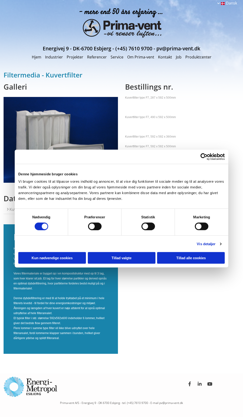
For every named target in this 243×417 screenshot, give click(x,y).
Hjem (36, 57)
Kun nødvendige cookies (52, 258)
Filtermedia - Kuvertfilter (43, 74)
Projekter (75, 57)
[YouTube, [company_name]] (209, 383)
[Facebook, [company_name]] (189, 383)
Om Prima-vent (140, 57)
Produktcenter (198, 57)
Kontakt (165, 57)
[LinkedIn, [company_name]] (199, 383)
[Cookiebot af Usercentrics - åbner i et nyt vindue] (204, 156)
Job (179, 57)
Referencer (97, 57)
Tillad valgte (121, 258)
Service (117, 57)
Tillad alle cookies (191, 258)
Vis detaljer (206, 244)
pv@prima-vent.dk (171, 403)
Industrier (54, 57)
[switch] (95, 226)
